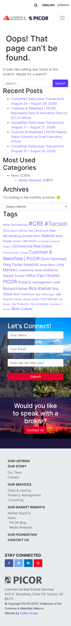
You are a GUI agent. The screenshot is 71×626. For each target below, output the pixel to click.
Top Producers (20, 303)
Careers (13, 477)
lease (38, 270)
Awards (48, 235)
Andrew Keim (31, 236)
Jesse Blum (47, 265)
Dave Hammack (54, 259)
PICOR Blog (17, 522)
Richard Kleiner (15, 288)
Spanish (63, 5)
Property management (35, 282)
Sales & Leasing (19, 490)
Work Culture (22, 308)
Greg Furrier (12, 264)
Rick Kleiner (40, 288)
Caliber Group (29, 613)
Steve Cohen (31, 299)
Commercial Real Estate (32, 246)
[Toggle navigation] (62, 18)
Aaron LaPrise (18, 230)
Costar (24, 252)
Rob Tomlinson (24, 294)
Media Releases (30, 180)
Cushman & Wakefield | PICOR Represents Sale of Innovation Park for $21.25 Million (39, 113)
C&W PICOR (29, 241)
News (15, 175)
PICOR (10, 282)
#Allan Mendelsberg (15, 224)
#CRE (36, 223)
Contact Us (35, 430)
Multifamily (50, 270)
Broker (17, 241)
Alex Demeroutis (38, 230)
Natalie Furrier (14, 276)
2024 (6, 230)
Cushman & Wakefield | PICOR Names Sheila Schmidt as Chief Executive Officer (39, 136)
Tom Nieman (49, 299)
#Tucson (56, 223)
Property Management (24, 495)
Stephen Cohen (12, 299)
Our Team (15, 472)
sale (58, 294)
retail (56, 282)
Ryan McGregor (45, 294)
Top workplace (39, 303)
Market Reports (19, 513)
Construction (11, 252)
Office (31, 275)
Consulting (15, 500)
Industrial (30, 264)
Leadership (26, 270)
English (48, 5)
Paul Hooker (48, 275)
